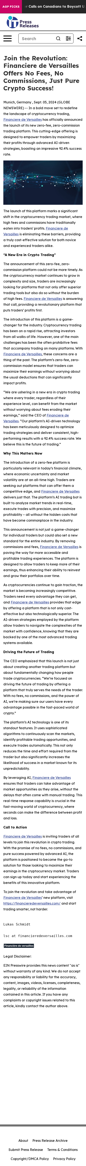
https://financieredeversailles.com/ (32, 903)
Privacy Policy (64, 1159)
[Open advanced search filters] (68, 38)
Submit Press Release (26, 1150)
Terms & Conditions (62, 1150)
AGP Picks (11, 6)
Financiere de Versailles (22, 119)
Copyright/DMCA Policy (30, 1159)
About (23, 1140)
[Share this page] (80, 38)
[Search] (58, 38)
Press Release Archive (50, 1140)
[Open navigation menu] (7, 38)
